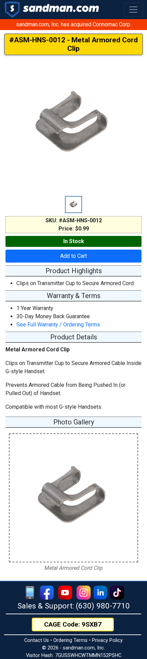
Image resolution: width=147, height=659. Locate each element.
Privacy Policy (107, 640)
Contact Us (36, 640)
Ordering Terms (70, 640)
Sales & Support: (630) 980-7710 (73, 605)
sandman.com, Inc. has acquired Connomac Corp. (73, 24)
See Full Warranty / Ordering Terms (58, 324)
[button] (133, 9)
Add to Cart (73, 256)
